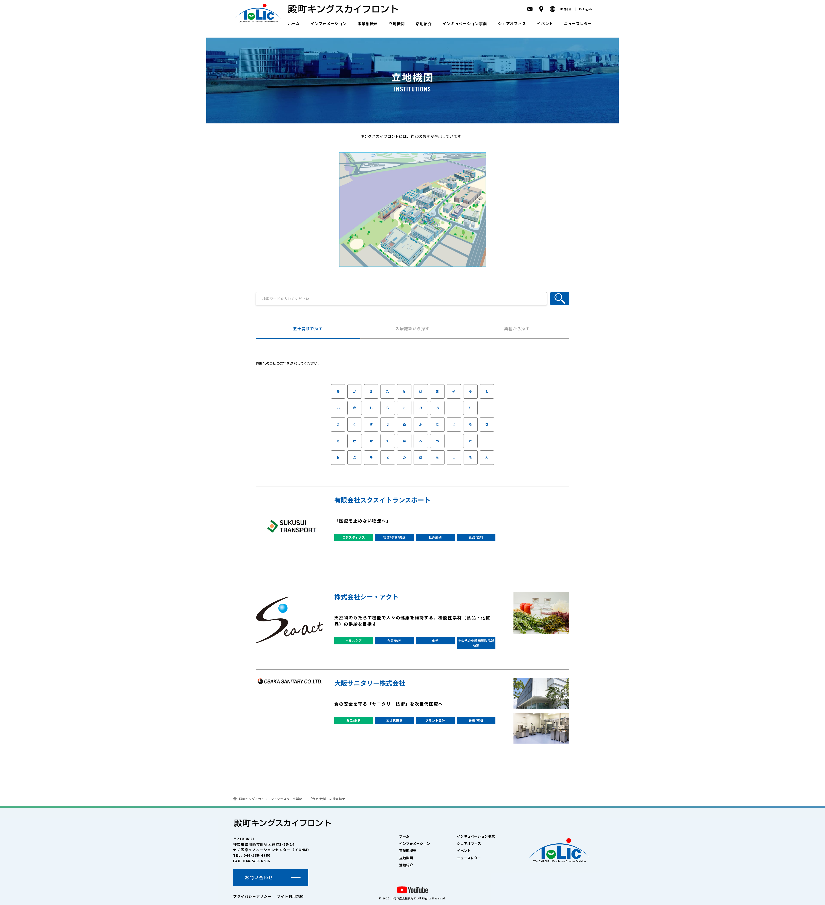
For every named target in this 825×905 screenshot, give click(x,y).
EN (585, 9)
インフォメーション (329, 23)
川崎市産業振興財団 (404, 898)
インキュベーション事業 (465, 23)
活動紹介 (424, 23)
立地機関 (397, 23)
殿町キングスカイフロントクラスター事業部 (270, 799)
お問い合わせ (259, 877)
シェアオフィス (512, 23)
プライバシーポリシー (252, 896)
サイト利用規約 (290, 896)
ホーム (294, 23)
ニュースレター (578, 23)
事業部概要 (368, 23)
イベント (545, 23)
